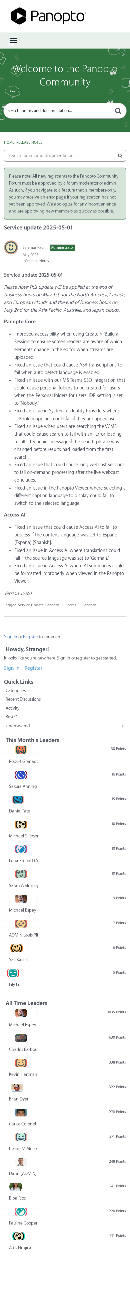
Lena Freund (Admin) (23, 860)
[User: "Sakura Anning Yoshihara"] (21, 775)
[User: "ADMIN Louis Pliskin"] (21, 924)
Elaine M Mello (23, 1148)
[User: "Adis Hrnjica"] (18, 1236)
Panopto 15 (54, 605)
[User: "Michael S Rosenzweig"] (21, 824)
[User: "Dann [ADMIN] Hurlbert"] (21, 1162)
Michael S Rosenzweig (23, 835)
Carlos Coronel (22, 1123)
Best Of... (14, 716)
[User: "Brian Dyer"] (17, 1087)
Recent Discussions (23, 699)
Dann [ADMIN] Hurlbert (23, 1173)
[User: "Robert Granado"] (21, 750)
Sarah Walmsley (23, 885)
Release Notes (37, 261)
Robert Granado (23, 761)
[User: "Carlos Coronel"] (21, 1112)
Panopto (89, 605)
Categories (16, 690)
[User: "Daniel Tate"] (18, 799)
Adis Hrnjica (20, 1247)
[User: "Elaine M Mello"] (21, 1137)
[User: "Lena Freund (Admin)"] (21, 849)
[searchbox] (65, 111)
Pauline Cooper (23, 1223)
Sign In (10, 636)
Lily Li (14, 984)
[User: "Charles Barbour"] (21, 1038)
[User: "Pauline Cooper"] (21, 1212)
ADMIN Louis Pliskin (23, 935)
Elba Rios (17, 1198)
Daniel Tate (19, 810)
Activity (12, 708)
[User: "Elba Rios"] (15, 1187)
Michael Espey (22, 910)
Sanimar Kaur (34, 247)
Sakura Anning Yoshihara (23, 786)
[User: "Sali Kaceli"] (16, 948)
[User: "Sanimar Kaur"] (11, 247)
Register (30, 636)
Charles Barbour (23, 1049)
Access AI (73, 605)
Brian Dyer (18, 1098)
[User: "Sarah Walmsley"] (21, 874)
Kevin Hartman (23, 1074)
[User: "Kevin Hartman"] (21, 1063)
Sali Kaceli (18, 959)
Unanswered (65, 725)
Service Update (31, 605)
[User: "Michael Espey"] (21, 899)
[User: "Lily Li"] (13, 973)
